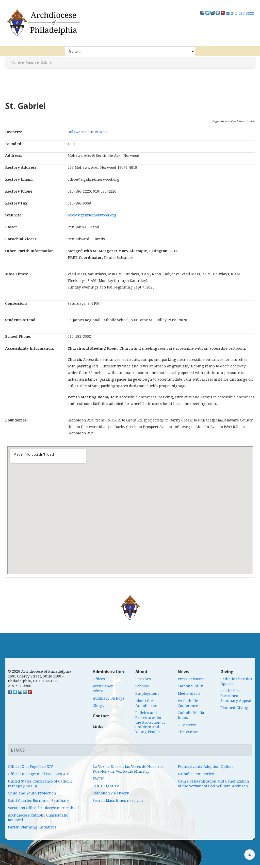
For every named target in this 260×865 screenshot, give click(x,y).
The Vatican (188, 732)
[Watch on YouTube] (223, 13)
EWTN (98, 779)
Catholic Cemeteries (196, 774)
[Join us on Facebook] (202, 13)
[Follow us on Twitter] (207, 13)
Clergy (98, 706)
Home (15, 62)
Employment (147, 693)
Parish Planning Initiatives (32, 827)
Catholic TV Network (111, 793)
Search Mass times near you (118, 801)
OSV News (187, 725)
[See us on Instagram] (20, 692)
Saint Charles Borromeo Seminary (38, 801)
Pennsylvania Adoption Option (205, 767)
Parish (31, 62)
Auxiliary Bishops (108, 698)
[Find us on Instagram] (212, 13)
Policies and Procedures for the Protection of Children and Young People (150, 722)
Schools (142, 686)
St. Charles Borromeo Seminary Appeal (235, 695)
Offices (99, 679)
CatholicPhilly (190, 686)
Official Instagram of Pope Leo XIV (38, 774)
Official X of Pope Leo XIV (30, 767)
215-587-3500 (240, 13)
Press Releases (191, 679)
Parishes (143, 679)
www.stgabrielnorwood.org (92, 215)
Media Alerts (189, 693)
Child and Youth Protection (32, 793)
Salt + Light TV (106, 786)
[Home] (43, 22)
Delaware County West (88, 132)
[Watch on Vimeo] (218, 13)
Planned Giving (234, 708)
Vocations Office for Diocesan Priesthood (44, 808)
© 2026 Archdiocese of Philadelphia (39, 671)
